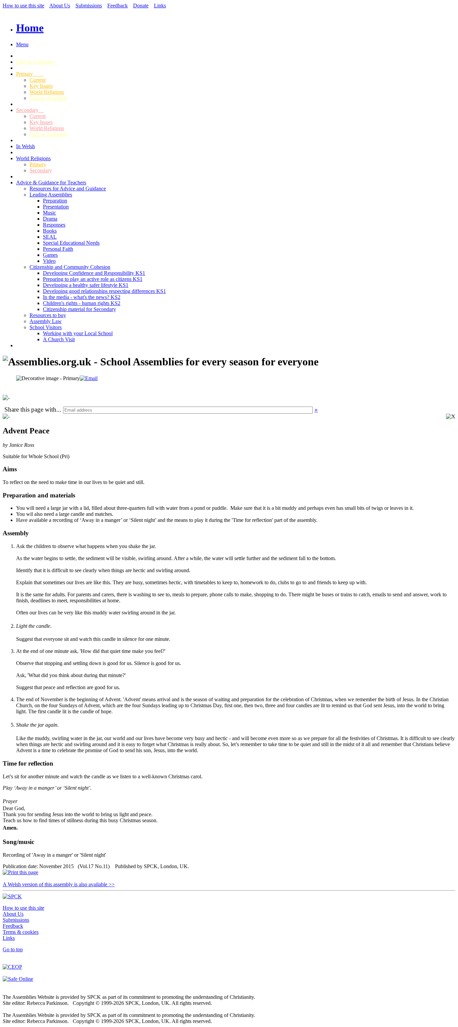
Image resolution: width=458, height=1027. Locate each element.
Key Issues (41, 86)
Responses (54, 225)
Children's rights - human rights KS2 (81, 303)
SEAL (50, 237)
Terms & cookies (21, 932)
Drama (50, 219)
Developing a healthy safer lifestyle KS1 (85, 285)
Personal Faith (58, 249)
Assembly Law (46, 321)
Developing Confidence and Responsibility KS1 (94, 273)
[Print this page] (20, 872)
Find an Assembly (37, 62)
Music (49, 213)
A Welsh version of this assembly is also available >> (59, 884)
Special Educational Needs (71, 243)
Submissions (88, 5)
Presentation (56, 206)
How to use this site (23, 5)
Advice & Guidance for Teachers (51, 182)
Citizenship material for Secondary (79, 309)
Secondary (30, 110)
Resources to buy (48, 315)
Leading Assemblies (51, 194)
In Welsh (25, 146)
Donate (141, 5)
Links (160, 5)
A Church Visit (59, 339)
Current (38, 80)
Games (50, 255)
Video (49, 261)
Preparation (55, 200)
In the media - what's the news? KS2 (81, 297)
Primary (30, 74)
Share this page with (30, 409)
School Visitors (46, 327)
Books (50, 231)
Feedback (117, 5)
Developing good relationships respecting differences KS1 (104, 291)
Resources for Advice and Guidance (68, 188)
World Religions (47, 92)
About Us (59, 5)
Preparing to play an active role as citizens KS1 (92, 279)
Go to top (13, 949)
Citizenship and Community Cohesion (70, 267)
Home (30, 28)
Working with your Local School (78, 333)
